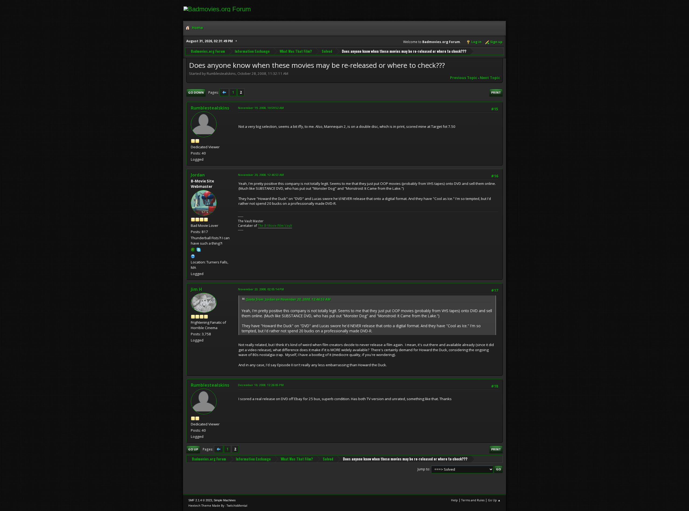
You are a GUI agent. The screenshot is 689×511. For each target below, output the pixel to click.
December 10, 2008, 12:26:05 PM (261, 385)
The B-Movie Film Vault (275, 225)
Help (454, 500)
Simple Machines (225, 500)
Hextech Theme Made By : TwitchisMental (217, 505)
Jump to (423, 469)
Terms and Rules (472, 500)
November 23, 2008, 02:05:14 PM (261, 289)
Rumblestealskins (210, 108)
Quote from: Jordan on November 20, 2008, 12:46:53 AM (288, 299)
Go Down (196, 92)
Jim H (196, 289)
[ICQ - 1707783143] (193, 249)
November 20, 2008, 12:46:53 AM (261, 175)
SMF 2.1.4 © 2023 (200, 500)
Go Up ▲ (494, 500)
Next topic (490, 77)
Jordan (198, 175)
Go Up (193, 449)
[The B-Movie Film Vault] (193, 255)
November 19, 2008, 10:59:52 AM (261, 108)
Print (496, 92)
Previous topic (463, 77)
